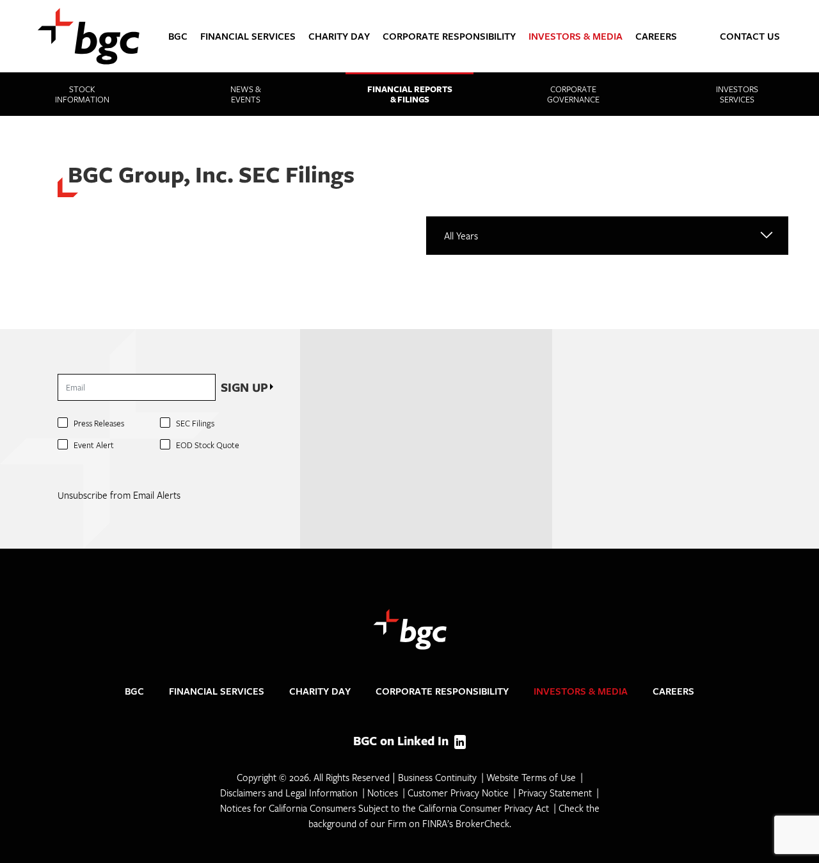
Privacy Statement (555, 792)
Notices (382, 792)
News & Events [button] (245, 94)
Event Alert (94, 445)
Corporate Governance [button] (573, 94)
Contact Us (750, 36)
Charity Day (339, 36)
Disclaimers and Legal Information (289, 792)
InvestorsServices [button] (737, 94)
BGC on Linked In (402, 740)
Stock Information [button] (82, 94)
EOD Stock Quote (207, 445)
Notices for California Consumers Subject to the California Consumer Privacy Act (384, 808)
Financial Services (248, 36)
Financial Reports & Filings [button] (409, 94)
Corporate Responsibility (449, 36)
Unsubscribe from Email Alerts (119, 494)
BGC (177, 36)
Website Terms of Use (531, 777)
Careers (656, 36)
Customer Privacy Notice (458, 792)
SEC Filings (195, 423)
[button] (805, 34)
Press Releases (99, 423)
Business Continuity (437, 777)
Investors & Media (576, 36)
